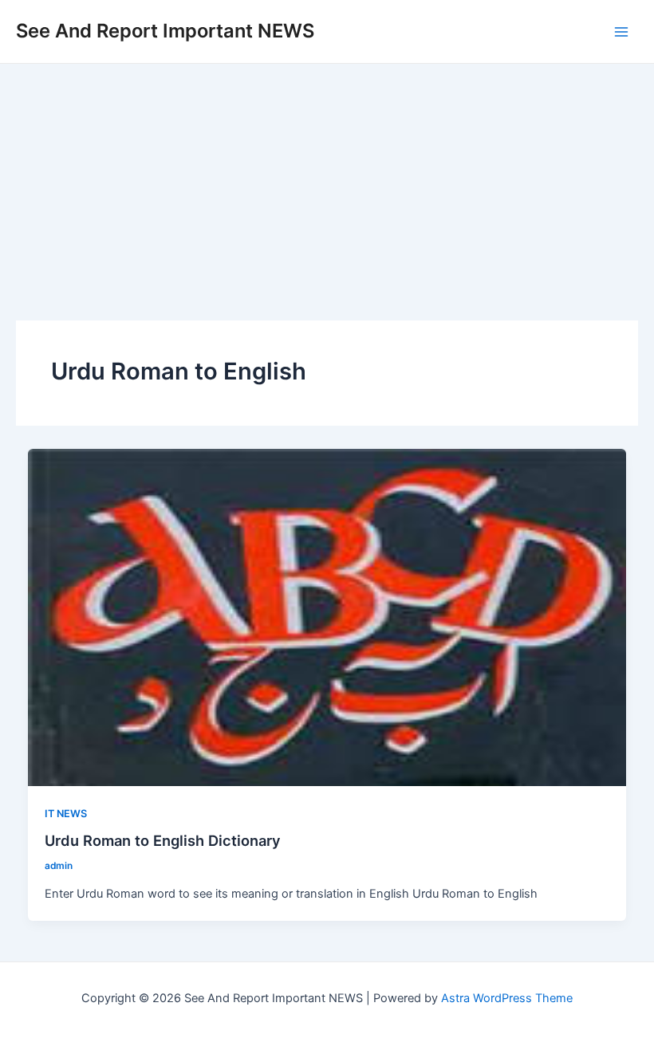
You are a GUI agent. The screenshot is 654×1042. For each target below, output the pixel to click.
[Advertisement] (327, 183)
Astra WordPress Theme (507, 998)
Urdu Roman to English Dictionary (163, 840)
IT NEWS (66, 814)
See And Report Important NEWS (165, 30)
